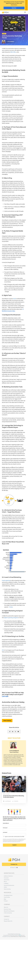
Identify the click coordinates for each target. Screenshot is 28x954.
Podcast (6, 901)
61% (3, 650)
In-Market (6, 883)
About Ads (22, 935)
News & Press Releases (9, 911)
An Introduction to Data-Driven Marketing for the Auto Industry (13, 796)
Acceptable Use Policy (6, 936)
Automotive (16, 801)
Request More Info (8, 921)
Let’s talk (5, 696)
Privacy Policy (11, 935)
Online (5, 887)
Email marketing (6, 580)
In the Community (8, 913)
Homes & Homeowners (9, 885)
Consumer (6, 878)
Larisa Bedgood (8, 801)
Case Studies (7, 897)
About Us (6, 907)
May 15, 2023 (6, 794)
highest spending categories (11, 617)
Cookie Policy (17, 935)
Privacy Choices (6, 935)
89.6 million (13, 52)
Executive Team (7, 909)
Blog (5, 899)
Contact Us (6, 919)
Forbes (11, 607)
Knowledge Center (8, 895)
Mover (5, 881)
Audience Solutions (8, 876)
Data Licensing (7, 889)
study (14, 298)
